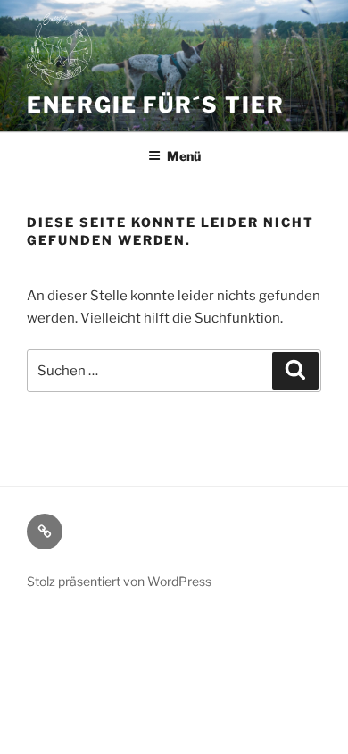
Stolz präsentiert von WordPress (119, 581)
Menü (184, 155)
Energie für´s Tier (156, 105)
